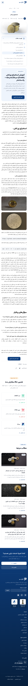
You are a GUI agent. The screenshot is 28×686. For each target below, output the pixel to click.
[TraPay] (23, 2)
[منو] (2, 2)
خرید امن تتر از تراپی (18, 97)
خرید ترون (21, 332)
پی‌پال (25, 617)
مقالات (25, 648)
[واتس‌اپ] (18, 595)
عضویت (15, 563)
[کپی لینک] (16, 368)
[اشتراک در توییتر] (19, 368)
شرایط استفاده (24, 653)
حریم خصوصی (18, 679)
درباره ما (25, 643)
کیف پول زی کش (15, 117)
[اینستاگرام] (21, 595)
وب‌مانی (25, 627)
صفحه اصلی (24, 640)
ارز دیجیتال (24, 625)
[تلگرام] (25, 595)
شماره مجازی (24, 630)
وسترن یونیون (24, 622)
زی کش (14, 11)
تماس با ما (14, 567)
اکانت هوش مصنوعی (22, 615)
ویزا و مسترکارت (23, 620)
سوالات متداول (23, 645)
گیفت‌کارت (24, 632)
